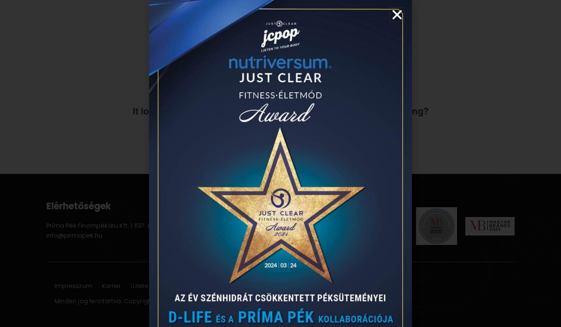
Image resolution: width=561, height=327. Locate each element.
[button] (397, 14)
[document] (280, 163)
